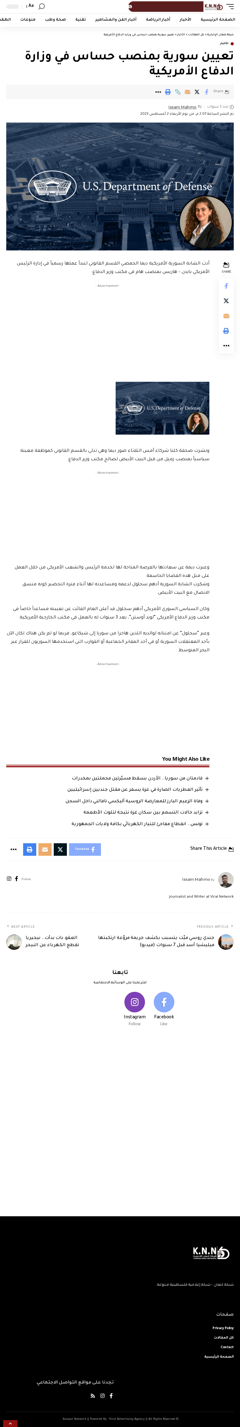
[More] (158, 92)
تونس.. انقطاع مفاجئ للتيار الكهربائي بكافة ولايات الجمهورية (137, 824)
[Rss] (92, 1397)
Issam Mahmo (182, 107)
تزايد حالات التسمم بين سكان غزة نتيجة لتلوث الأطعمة (142, 812)
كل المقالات (224, 1338)
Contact (227, 1347)
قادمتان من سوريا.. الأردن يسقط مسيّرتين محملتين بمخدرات (137, 778)
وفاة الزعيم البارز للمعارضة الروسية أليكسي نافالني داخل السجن (134, 801)
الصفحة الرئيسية (219, 1357)
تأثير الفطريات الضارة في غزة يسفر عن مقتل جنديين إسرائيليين (135, 790)
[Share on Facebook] (206, 92)
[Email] (187, 92)
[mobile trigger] (228, 6)
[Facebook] (16, 880)
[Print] (167, 92)
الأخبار (224, 43)
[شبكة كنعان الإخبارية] (175, 6)
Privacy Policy (223, 1328)
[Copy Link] (177, 92)
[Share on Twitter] (196, 92)
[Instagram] (9, 880)
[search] (41, 6)
